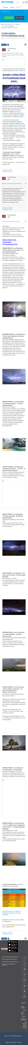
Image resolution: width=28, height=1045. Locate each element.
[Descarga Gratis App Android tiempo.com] (13, 941)
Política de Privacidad (23, 1019)
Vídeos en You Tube (7, 169)
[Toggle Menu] (25, 11)
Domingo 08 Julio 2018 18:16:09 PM (10, 53)
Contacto (23, 1002)
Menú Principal (5, 11)
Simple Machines (18, 1035)
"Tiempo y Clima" (17, 126)
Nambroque (10, 27)
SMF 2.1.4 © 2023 (9, 1035)
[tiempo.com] (7, 2)
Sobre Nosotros (23, 1007)
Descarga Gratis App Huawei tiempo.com (10, 961)
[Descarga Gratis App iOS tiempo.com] (13, 944)
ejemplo (20, 116)
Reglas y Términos (10, 1042)
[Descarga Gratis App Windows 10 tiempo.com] (13, 950)
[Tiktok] (24, 974)
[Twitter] (24, 958)
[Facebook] (24, 963)
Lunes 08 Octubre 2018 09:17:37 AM (10, 221)
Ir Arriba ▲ (19, 1042)
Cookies (23, 1016)
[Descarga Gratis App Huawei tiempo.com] (13, 947)
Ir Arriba (4, 938)
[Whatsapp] (24, 980)
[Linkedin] (24, 985)
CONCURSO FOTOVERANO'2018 (12, 34)
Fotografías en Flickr (7, 171)
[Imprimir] (25, 45)
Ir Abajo (4, 44)
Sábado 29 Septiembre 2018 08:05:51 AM (12, 183)
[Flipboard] (24, 996)
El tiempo (5, 7)
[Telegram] (24, 991)
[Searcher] (18, 2)
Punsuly (15, 27)
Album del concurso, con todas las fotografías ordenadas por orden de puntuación (11, 913)
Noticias (12, 7)
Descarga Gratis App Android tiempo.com (10, 956)
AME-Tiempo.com (20, 70)
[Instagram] (24, 969)
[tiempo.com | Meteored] (4, 948)
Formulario (5, 114)
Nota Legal (22, 1013)
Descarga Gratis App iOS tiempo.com (9, 959)
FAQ (24, 1010)
